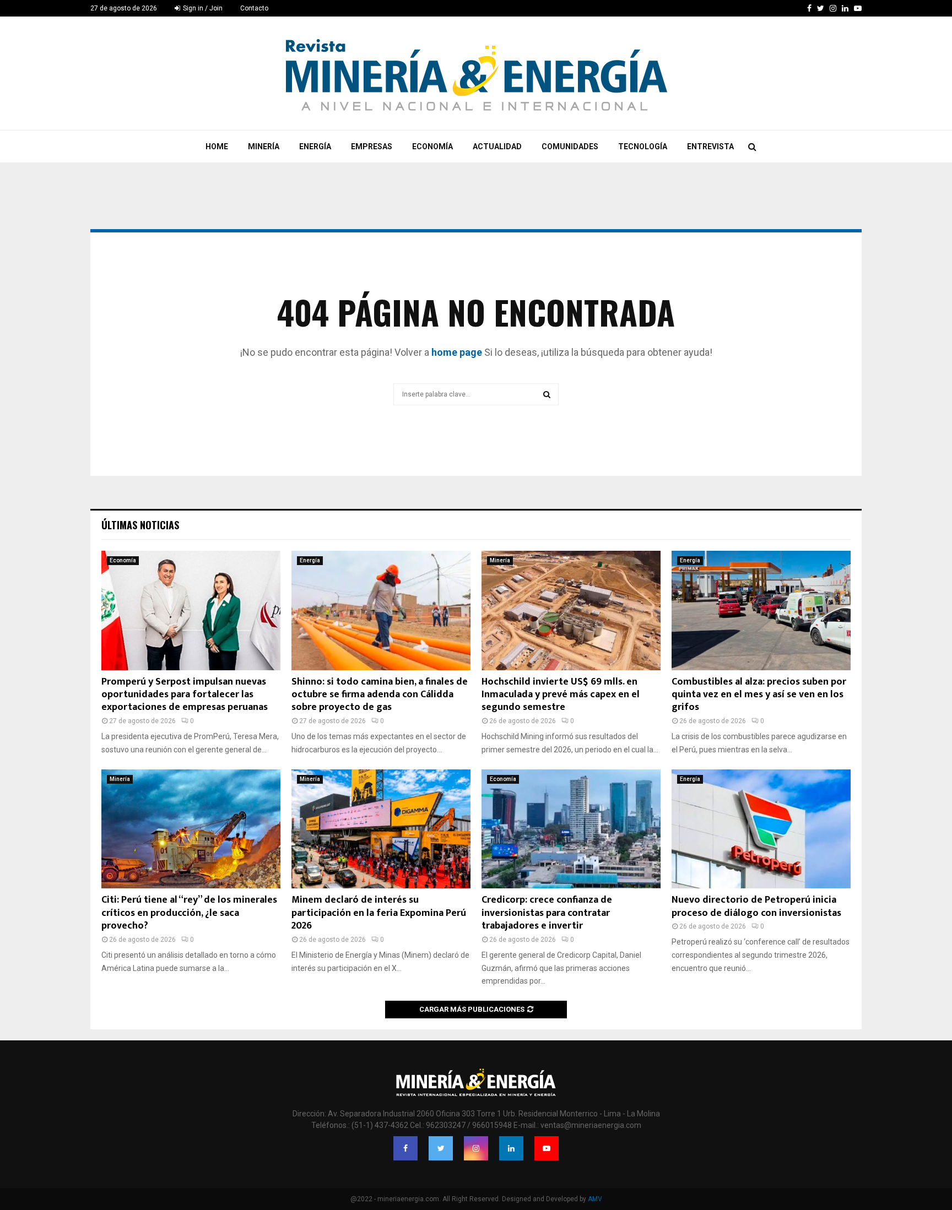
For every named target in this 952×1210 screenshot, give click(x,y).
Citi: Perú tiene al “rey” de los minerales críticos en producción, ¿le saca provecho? (189, 913)
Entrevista (710, 146)
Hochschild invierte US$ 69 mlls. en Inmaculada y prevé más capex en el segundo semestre (561, 695)
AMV (595, 1199)
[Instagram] (476, 1148)
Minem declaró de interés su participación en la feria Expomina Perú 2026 (378, 913)
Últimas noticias (140, 525)
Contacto (254, 8)
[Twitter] (441, 1148)
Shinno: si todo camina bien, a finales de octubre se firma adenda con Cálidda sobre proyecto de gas (379, 695)
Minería (263, 146)
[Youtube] (546, 1148)
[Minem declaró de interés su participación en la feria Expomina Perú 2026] (380, 829)
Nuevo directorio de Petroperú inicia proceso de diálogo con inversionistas (756, 906)
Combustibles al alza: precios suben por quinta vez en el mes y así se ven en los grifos (759, 695)
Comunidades (570, 146)
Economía (432, 146)
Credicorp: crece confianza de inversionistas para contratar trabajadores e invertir (547, 913)
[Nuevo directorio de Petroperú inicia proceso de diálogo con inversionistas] (761, 829)
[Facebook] (405, 1148)
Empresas (371, 146)
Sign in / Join (202, 8)
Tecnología (642, 146)
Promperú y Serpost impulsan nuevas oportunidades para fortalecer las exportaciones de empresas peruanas (184, 695)
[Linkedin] (511, 1148)
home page (456, 352)
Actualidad (497, 146)
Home (216, 146)
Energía (315, 146)
